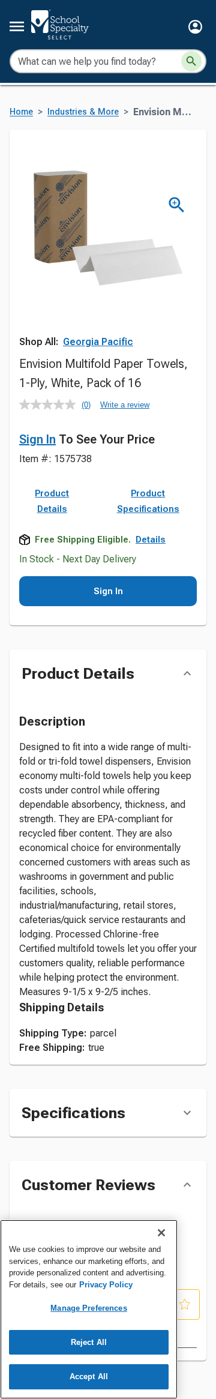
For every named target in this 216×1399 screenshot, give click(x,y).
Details (151, 539)
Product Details (52, 501)
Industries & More (83, 112)
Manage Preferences (88, 1308)
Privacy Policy (106, 1284)
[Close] (161, 1233)
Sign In (37, 439)
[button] (195, 27)
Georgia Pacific (98, 341)
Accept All (89, 1376)
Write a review (124, 404)
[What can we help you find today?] (191, 61)
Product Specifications (148, 501)
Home (21, 112)
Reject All (89, 1342)
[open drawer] (16, 26)
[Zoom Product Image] (177, 205)
